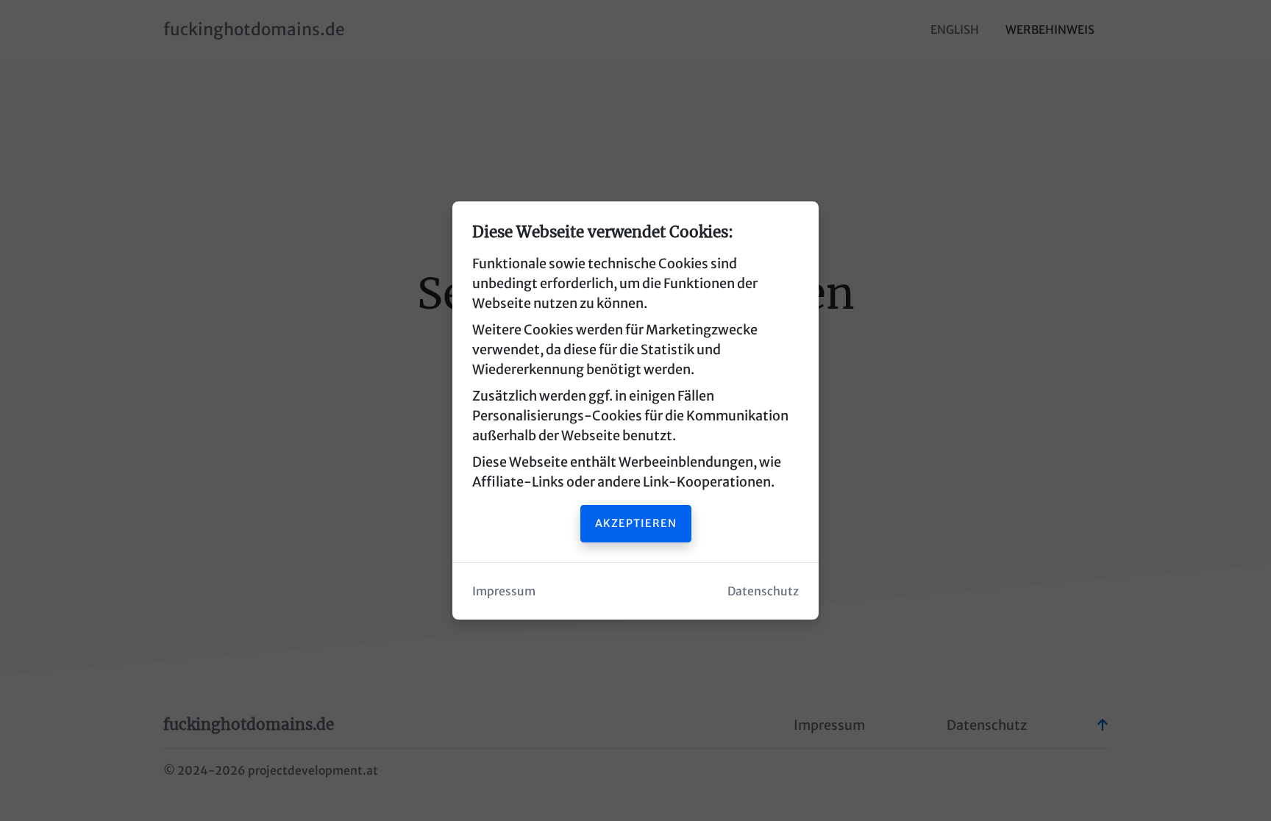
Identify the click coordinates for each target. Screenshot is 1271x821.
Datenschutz (763, 591)
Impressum (503, 591)
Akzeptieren (636, 523)
